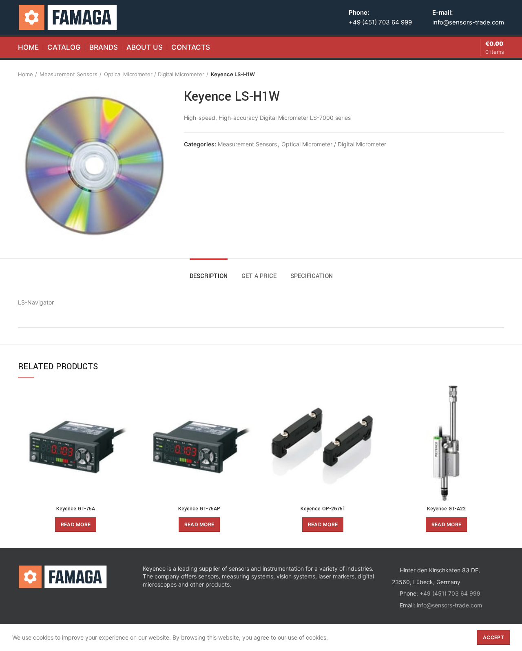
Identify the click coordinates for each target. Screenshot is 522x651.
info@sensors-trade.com (468, 22)
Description (209, 276)
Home (25, 74)
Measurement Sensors (68, 74)
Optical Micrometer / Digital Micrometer (154, 74)
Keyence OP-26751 (323, 508)
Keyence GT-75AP (199, 508)
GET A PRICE (258, 276)
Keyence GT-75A (75, 508)
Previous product (484, 74)
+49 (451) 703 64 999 (380, 22)
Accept (493, 637)
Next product (500, 74)
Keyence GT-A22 (446, 508)
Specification (311, 276)
